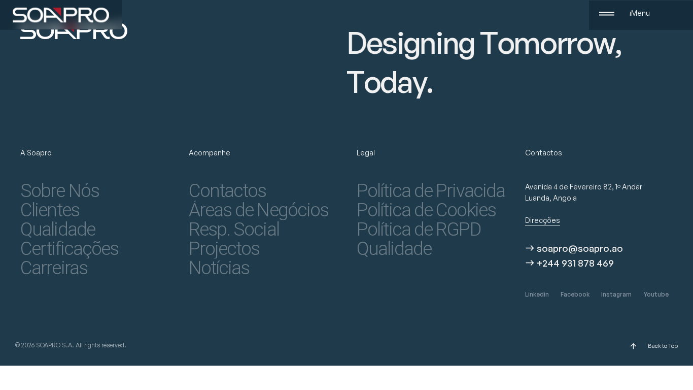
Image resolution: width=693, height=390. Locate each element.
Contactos (227, 191)
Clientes (49, 210)
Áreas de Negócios (259, 210)
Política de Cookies (426, 210)
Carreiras (53, 268)
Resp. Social (234, 229)
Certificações (69, 248)
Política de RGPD (418, 229)
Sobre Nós (59, 191)
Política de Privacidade (431, 191)
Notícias (219, 268)
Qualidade (57, 229)
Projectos (224, 248)
